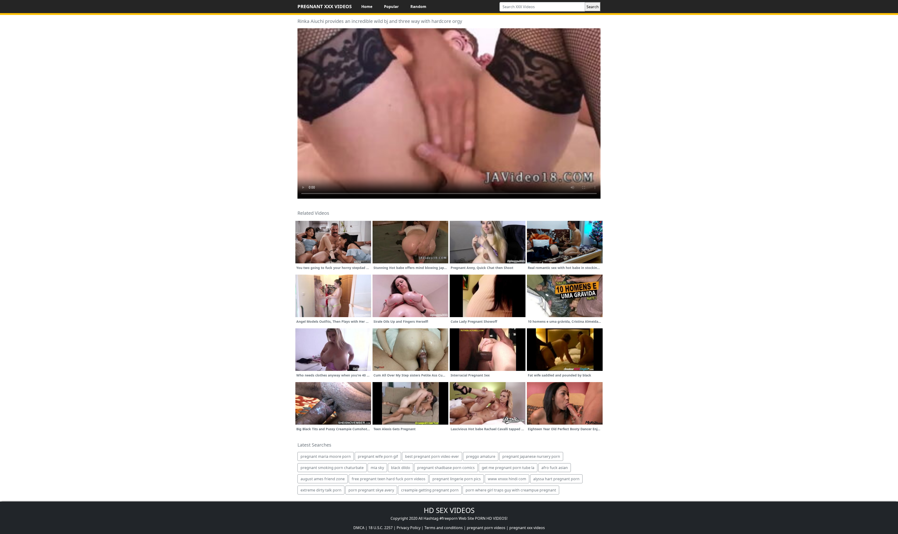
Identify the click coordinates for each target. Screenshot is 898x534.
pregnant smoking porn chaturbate (332, 467)
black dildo (400, 467)
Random (418, 6)
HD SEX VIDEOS (449, 510)
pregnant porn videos (486, 527)
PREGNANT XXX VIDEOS (324, 6)
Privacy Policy (408, 527)
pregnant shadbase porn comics (446, 467)
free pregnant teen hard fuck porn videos (388, 478)
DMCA (358, 527)
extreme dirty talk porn (321, 490)
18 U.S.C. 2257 (380, 527)
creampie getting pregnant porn (430, 490)
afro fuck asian (554, 467)
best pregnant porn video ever (432, 456)
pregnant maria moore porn (326, 456)
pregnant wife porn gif (378, 456)
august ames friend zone (323, 478)
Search (593, 6)
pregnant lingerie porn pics (456, 478)
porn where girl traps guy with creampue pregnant (511, 490)
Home (366, 6)
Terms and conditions (443, 527)
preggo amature (480, 456)
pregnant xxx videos (527, 527)
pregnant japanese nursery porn (531, 456)
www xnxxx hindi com (507, 478)
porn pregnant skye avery (371, 490)
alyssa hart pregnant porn (556, 478)
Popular (391, 6)
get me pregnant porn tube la (508, 467)
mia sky (377, 467)
